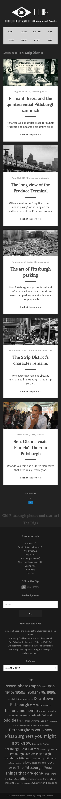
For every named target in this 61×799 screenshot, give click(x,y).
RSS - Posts (33, 586)
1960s (31, 692)
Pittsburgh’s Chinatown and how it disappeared (30, 638)
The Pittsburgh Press (35, 767)
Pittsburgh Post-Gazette (22, 749)
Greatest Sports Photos (29, 547)
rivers (27, 762)
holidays (41, 711)
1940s (10, 692)
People (28, 555)
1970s (41, 692)
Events (40, 435)
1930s (52, 686)
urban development (23, 783)
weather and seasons (44, 782)
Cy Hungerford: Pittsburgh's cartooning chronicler (30, 646)
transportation (35, 779)
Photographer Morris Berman (37, 725)
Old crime (28, 551)
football (35, 705)
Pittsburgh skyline (48, 749)
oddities (11, 720)
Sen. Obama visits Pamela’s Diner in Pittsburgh (30, 447)
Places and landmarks (38, 178)
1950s (20, 692)
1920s (44, 686)
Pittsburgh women (30, 758)
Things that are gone (24, 773)
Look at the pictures (30, 134)
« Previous (30, 494)
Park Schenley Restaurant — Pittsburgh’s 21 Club (30, 642)
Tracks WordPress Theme (19, 796)
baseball (11, 699)
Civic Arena (28, 699)
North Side (35, 715)
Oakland (47, 715)
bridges (20, 699)
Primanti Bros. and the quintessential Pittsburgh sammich (30, 104)
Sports (28, 566)
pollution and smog (16, 763)
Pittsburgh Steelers (22, 754)
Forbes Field (46, 705)
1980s (51, 692)
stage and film (39, 763)
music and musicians (18, 716)
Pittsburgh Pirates (40, 744)
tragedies (20, 779)
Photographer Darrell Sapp (32, 721)
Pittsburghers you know (30, 730)
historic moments (21, 710)
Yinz (28, 573)
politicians (50, 758)
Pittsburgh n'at (39, 91)
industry (51, 711)
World (29, 569)
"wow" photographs (23, 686)
